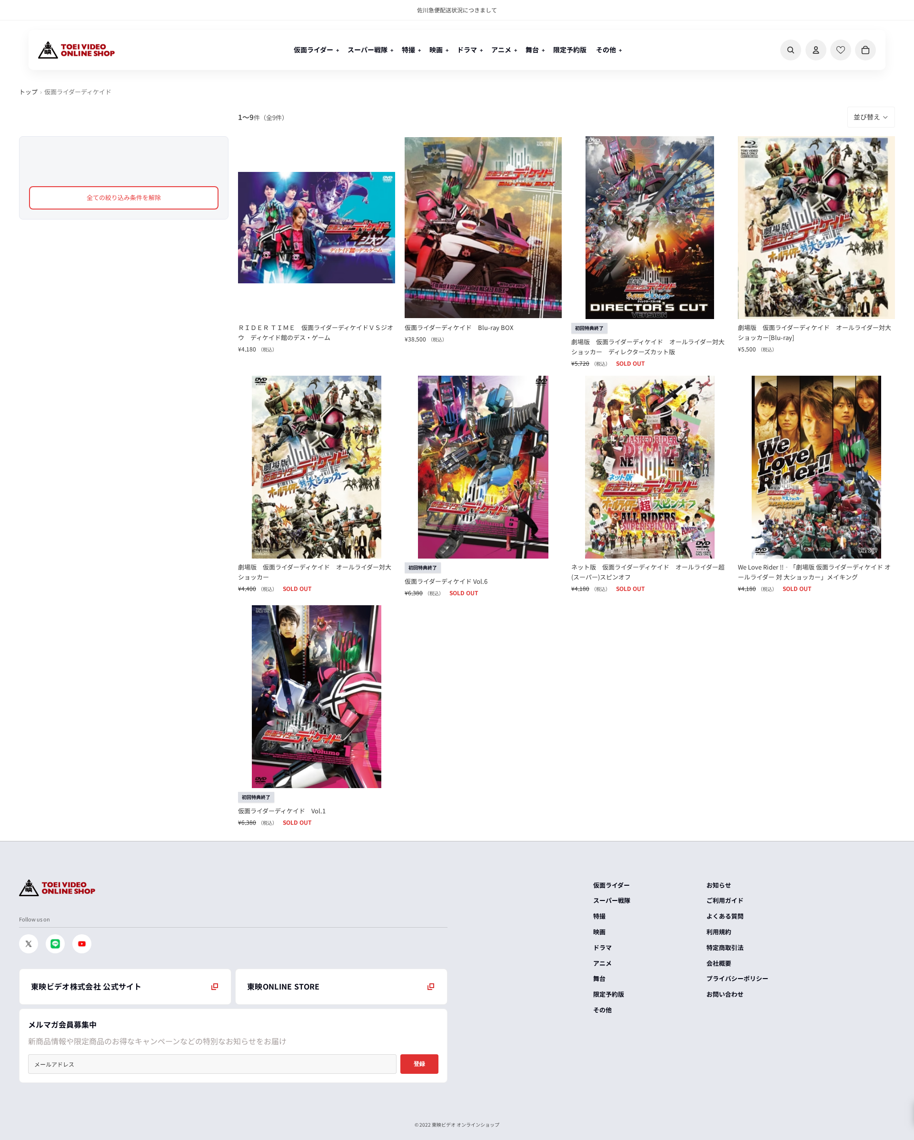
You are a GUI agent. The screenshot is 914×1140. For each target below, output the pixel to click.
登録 (419, 1063)
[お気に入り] (840, 50)
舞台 (599, 978)
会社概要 (718, 963)
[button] (871, 117)
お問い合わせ (725, 994)
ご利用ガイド (725, 900)
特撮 (599, 915)
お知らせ (718, 885)
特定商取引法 (725, 947)
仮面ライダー (611, 885)
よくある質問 (725, 915)
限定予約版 (608, 994)
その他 (602, 1009)
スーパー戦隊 (611, 900)
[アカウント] (815, 50)
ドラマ (602, 947)
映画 (599, 931)
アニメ (602, 963)
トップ (28, 91)
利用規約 (718, 931)
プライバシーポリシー (737, 978)
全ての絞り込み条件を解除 (124, 197)
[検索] (790, 50)
